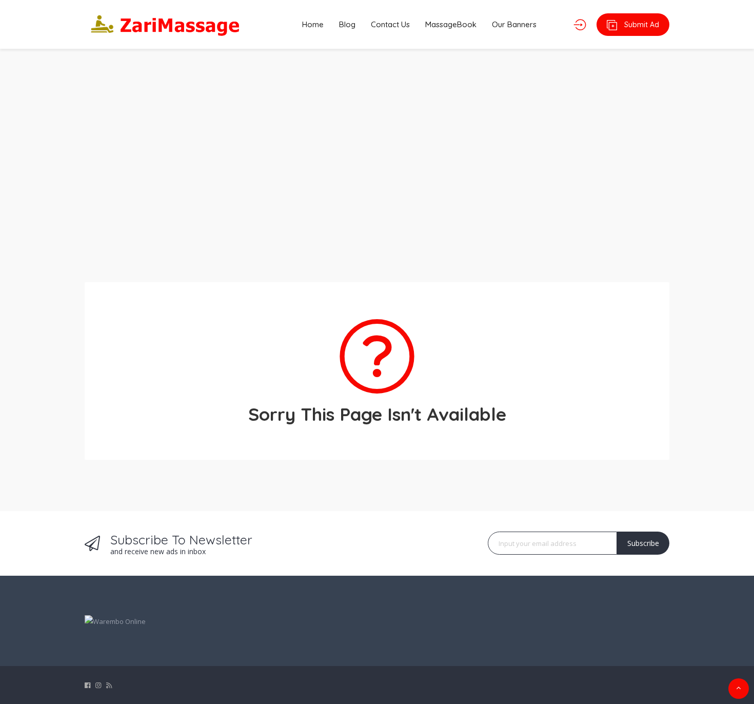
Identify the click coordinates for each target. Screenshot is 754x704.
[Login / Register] (579, 24)
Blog (347, 24)
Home (313, 24)
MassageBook (451, 24)
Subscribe (643, 543)
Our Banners (514, 24)
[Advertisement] (377, 159)
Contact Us (390, 24)
